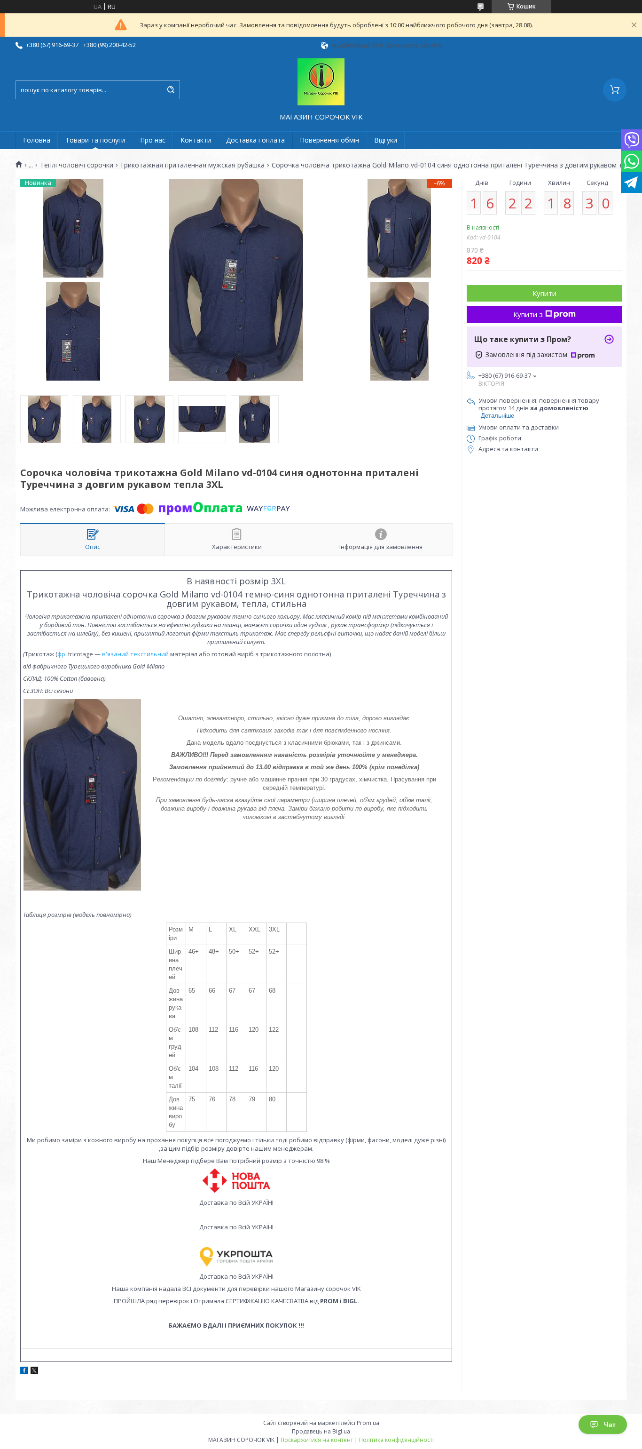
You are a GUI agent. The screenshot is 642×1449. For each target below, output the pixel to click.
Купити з (528, 314)
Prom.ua (368, 1423)
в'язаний (115, 654)
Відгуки (385, 139)
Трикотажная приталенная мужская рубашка (192, 165)
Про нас (152, 139)
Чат (610, 1424)
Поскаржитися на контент (317, 1440)
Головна (36, 139)
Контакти (195, 139)
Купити (544, 293)
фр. (62, 654)
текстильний (149, 654)
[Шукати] (170, 89)
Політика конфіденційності (396, 1440)
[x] (34, 1372)
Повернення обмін (329, 139)
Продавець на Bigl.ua (321, 1431)
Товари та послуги (95, 139)
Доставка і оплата (255, 139)
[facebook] (24, 1372)
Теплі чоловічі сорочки (76, 165)
